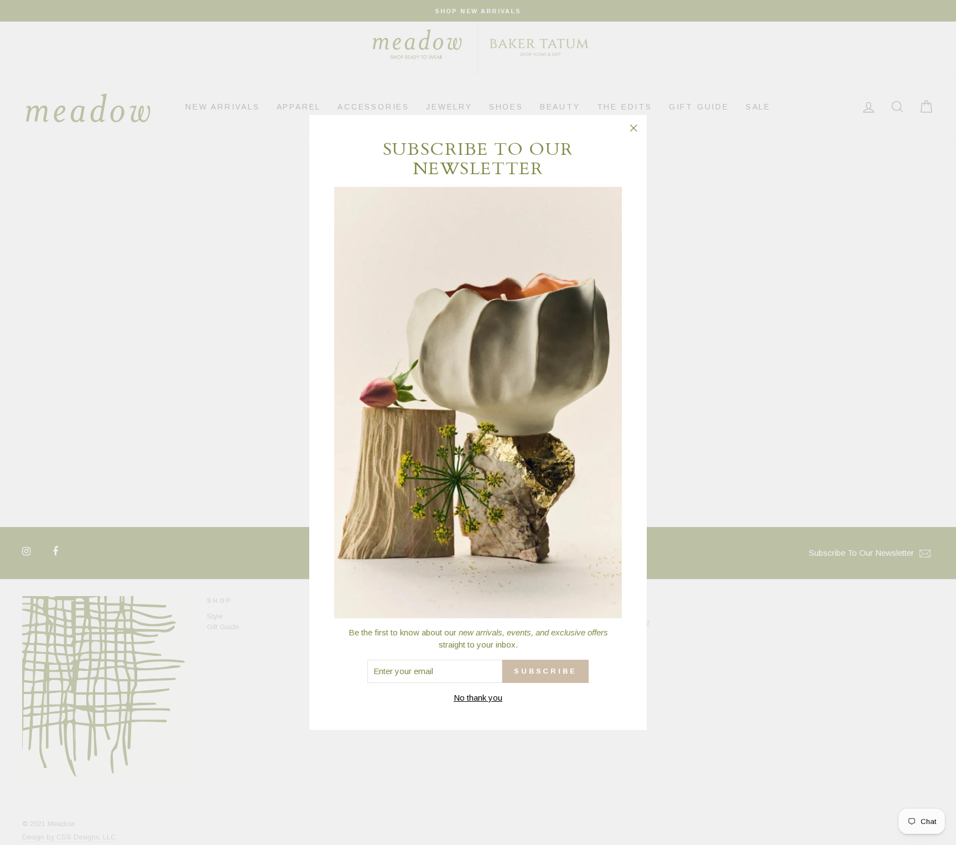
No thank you (478, 697)
